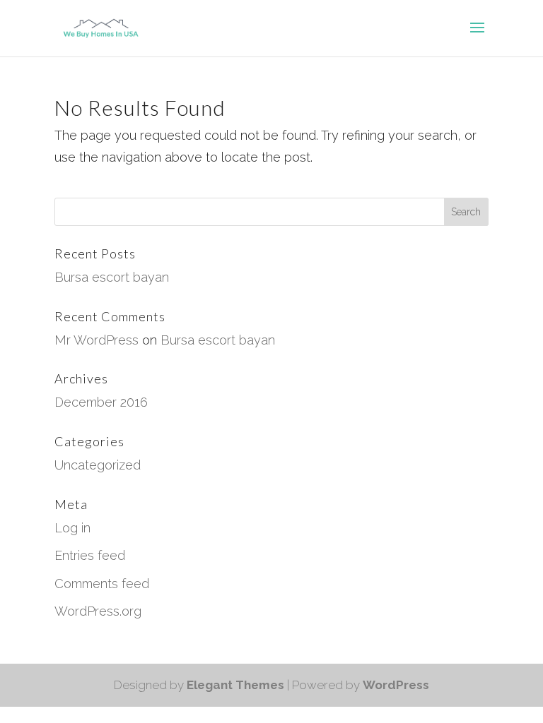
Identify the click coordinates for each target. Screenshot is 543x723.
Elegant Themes (235, 685)
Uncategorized (97, 465)
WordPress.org (97, 611)
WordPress (396, 685)
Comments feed (101, 583)
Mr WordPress (96, 340)
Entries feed (89, 555)
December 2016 (101, 402)
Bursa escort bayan (111, 277)
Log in (72, 527)
